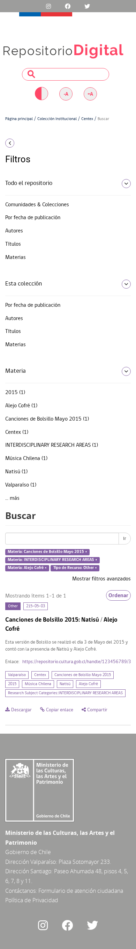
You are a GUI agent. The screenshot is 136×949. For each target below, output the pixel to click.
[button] (22, 143)
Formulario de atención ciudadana (80, 891)
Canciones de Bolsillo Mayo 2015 (82, 675)
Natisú (65, 684)
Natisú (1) (16, 472)
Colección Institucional (57, 119)
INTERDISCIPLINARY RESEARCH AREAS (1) (51, 445)
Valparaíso (17, 675)
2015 (12, 684)
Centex (87, 119)
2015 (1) (15, 392)
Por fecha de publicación (32, 218)
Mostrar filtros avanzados (101, 579)
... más (12, 498)
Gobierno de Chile (28, 852)
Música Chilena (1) (26, 458)
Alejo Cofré (88, 684)
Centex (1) (16, 432)
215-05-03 (35, 606)
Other (13, 606)
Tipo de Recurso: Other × (75, 568)
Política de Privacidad (31, 900)
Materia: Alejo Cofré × (27, 568)
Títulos (13, 244)
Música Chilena (38, 684)
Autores (14, 231)
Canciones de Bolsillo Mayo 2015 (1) (47, 419)
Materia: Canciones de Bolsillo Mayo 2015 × (47, 552)
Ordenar (118, 595)
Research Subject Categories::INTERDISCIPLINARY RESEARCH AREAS (65, 693)
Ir (124, 538)
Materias (15, 257)
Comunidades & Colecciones (37, 205)
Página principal (19, 119)
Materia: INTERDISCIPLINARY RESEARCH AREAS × (52, 560)
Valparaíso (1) (20, 485)
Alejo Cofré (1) (21, 406)
